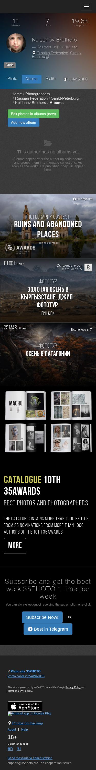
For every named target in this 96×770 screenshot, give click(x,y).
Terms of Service (17, 691)
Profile (51, 79)
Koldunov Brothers (30, 102)
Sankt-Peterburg (65, 98)
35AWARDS (77, 79)
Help (24, 729)
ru (19, 748)
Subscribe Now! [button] (42, 617)
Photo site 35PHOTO (25, 671)
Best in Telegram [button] (50, 629)
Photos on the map (27, 723)
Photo (12, 79)
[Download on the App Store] (30, 706)
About (12, 729)
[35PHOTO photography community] (24, 6)
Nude (10, 65)
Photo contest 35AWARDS (26, 676)
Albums (32, 79)
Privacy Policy (73, 687)
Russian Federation (52, 53)
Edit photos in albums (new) (33, 114)
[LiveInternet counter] (19, 681)
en (10, 748)
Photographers (37, 94)
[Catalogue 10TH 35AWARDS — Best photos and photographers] (48, 421)
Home (17, 94)
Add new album (23, 122)
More (15, 546)
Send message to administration (30, 758)
